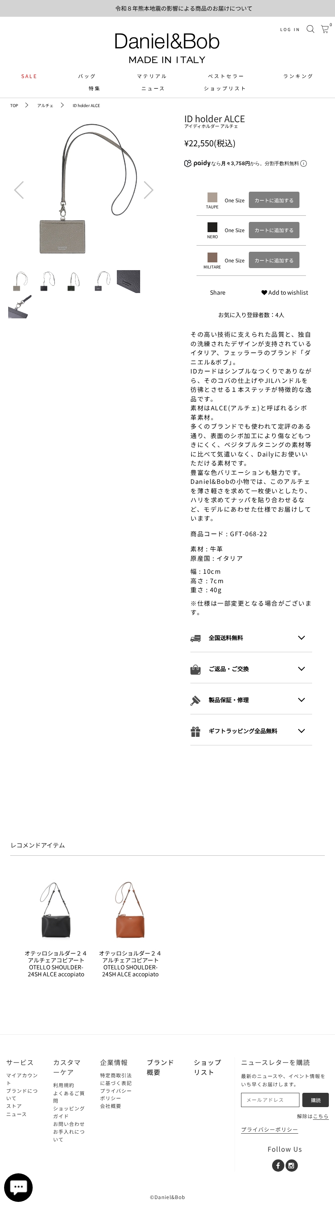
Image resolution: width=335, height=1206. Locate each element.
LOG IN (290, 29)
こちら (321, 1115)
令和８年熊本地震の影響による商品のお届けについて (183, 8)
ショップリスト (225, 88)
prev (18, 184)
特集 (95, 88)
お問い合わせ (69, 1123)
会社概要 (110, 1105)
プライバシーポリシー (116, 1094)
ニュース (153, 88)
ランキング (298, 76)
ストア (14, 1105)
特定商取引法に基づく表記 (116, 1079)
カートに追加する (274, 200)
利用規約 (63, 1084)
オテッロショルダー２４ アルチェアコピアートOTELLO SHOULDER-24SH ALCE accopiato (56, 963)
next (147, 184)
